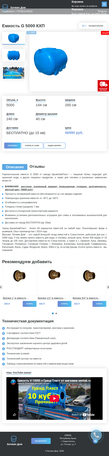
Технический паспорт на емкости (24, 358)
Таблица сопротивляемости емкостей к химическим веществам (40, 364)
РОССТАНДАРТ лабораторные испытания (29, 348)
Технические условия (18, 353)
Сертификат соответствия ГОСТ (24, 333)
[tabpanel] (19, 284)
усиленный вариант (45, 186)
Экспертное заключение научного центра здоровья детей (37, 343)
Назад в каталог (96, 26)
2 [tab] (56, 313)
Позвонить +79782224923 (17, 11)
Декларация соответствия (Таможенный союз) (31, 338)
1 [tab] (53, 313)
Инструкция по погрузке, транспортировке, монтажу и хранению (40, 328)
